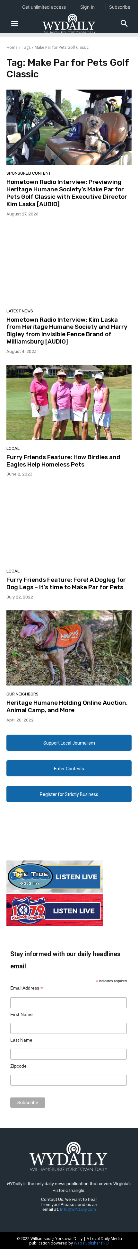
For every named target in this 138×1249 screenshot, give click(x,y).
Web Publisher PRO (91, 1243)
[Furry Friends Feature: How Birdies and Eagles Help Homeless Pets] (69, 402)
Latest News (19, 311)
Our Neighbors (22, 694)
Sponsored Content (28, 173)
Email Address (26, 988)
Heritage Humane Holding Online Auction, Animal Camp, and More (67, 706)
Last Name (21, 1040)
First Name (21, 1014)
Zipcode (18, 1066)
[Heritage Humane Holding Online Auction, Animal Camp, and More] (69, 648)
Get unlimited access (44, 7)
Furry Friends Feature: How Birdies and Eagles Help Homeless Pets (63, 460)
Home (12, 47)
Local (13, 448)
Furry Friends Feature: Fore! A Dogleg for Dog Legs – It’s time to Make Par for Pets (66, 583)
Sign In (87, 7)
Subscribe (119, 7)
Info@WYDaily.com (78, 1209)
